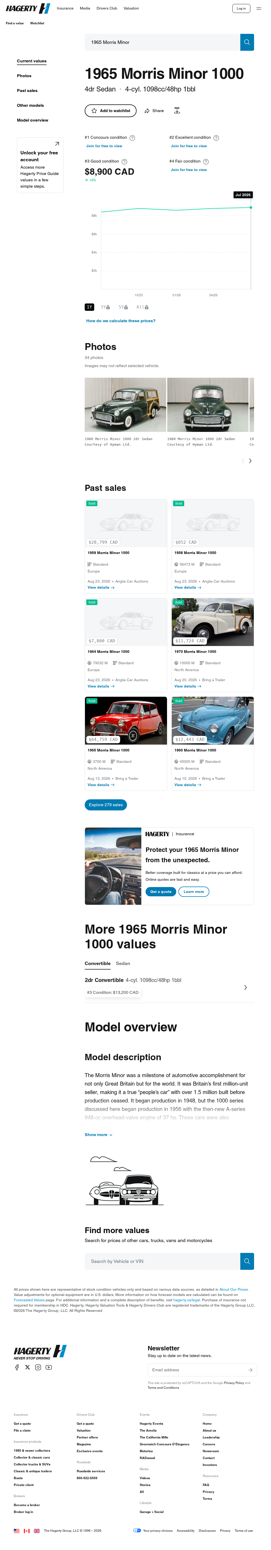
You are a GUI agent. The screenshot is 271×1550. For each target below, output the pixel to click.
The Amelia (148, 1430)
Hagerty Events (151, 1423)
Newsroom (211, 1451)
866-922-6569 (87, 1478)
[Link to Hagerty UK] (37, 1530)
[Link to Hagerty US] (17, 1530)
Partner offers (87, 1437)
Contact (209, 1458)
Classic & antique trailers (33, 1471)
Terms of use (244, 1530)
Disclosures (207, 1530)
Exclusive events (90, 1451)
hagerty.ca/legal (186, 1300)
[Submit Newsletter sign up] (250, 1370)
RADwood (147, 1458)
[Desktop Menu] (258, 8)
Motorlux (146, 1451)
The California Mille (154, 1437)
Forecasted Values (29, 1300)
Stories (145, 1485)
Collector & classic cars (32, 1457)
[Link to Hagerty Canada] (27, 1530)
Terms (207, 1498)
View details (98, 587)
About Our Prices (233, 1289)
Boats (18, 1478)
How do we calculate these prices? (121, 321)
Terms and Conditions (163, 1387)
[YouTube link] (48, 1367)
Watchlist (37, 23)
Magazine (84, 1444)
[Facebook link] (17, 1367)
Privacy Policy (234, 1383)
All (142, 1491)
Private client (24, 1485)
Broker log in (23, 1512)
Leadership (211, 1437)
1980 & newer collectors (32, 1450)
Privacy (208, 1491)
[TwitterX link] (27, 1367)
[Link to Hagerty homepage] (40, 1352)
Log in (241, 8)
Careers (209, 1444)
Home (207, 1423)
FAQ (206, 1485)
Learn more (194, 891)
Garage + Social (152, 1512)
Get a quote (160, 891)
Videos (145, 1478)
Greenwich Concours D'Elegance (164, 1444)
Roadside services (91, 1471)
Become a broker (27, 1505)
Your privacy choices (158, 1530)
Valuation (84, 1430)
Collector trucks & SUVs (32, 1464)
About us (209, 1430)
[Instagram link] (38, 1367)
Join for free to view (104, 146)
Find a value (15, 23)
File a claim (22, 1430)
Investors (210, 1464)
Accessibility (186, 1530)
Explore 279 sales (106, 804)
